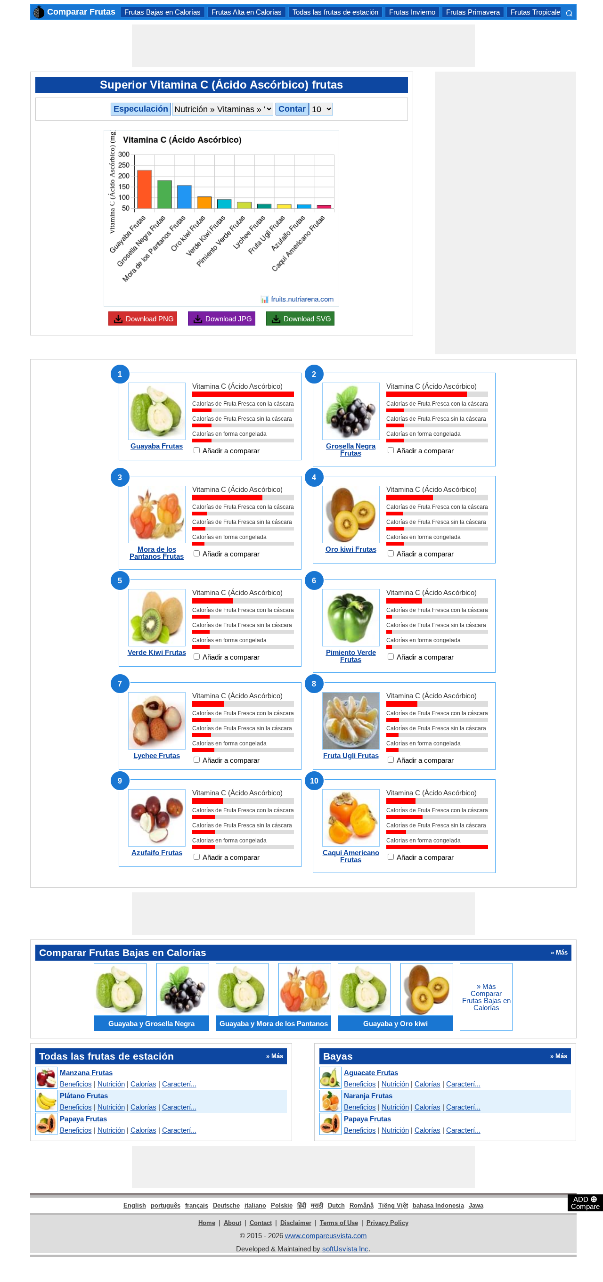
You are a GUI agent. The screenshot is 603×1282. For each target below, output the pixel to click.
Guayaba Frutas (156, 446)
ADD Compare (585, 1202)
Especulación (141, 109)
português (165, 1205)
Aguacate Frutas (371, 1073)
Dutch (336, 1205)
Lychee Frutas (157, 755)
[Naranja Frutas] (330, 1101)
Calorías (143, 1084)
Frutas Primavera (473, 12)
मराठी (317, 1205)
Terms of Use (339, 1222)
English (134, 1205)
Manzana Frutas (86, 1073)
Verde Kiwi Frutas (157, 652)
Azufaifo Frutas (156, 853)
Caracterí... (179, 1084)
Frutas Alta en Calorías (247, 12)
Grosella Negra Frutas (350, 449)
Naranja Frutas (368, 1096)
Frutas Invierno (412, 12)
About (232, 1222)
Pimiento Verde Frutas (351, 655)
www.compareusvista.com (326, 1236)
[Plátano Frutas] (46, 1101)
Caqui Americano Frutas (351, 856)
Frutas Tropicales (537, 12)
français (196, 1205)
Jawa (476, 1205)
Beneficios (76, 1084)
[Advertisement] (303, 45)
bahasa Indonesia (438, 1205)
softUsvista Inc (345, 1249)
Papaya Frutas (83, 1119)
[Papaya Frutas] (46, 1124)
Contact (261, 1222)
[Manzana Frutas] (46, 1078)
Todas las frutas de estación (335, 12)
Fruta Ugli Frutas (351, 755)
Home (206, 1222)
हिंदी (301, 1205)
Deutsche (226, 1205)
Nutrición (111, 1084)
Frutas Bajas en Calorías (162, 12)
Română (362, 1205)
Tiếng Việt (393, 1205)
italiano (255, 1205)
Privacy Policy (387, 1222)
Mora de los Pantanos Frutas (157, 552)
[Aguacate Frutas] (330, 1078)
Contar (292, 109)
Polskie (282, 1205)
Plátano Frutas (84, 1096)
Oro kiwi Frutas (351, 549)
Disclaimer (295, 1222)
